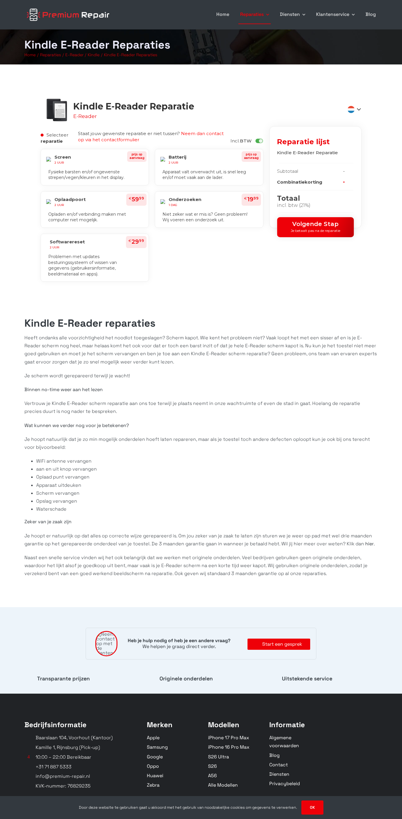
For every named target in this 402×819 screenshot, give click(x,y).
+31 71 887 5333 (54, 767)
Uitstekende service (307, 678)
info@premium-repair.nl (63, 776)
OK (312, 807)
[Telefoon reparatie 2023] (68, 8)
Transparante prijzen (63, 678)
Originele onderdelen (186, 678)
